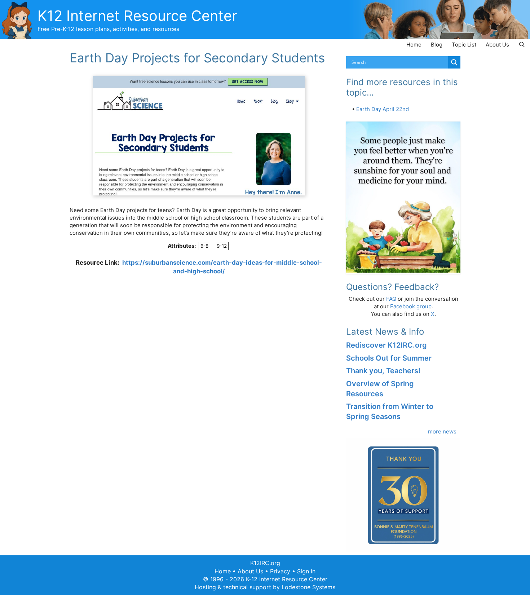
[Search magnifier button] (454, 62)
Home (413, 44)
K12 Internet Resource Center (137, 16)
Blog (436, 44)
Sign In (306, 571)
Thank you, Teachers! (383, 370)
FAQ (391, 298)
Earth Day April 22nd (382, 109)
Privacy (280, 571)
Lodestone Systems (308, 587)
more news (442, 431)
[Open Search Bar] (522, 44)
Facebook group (411, 306)
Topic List (464, 44)
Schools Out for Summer (389, 358)
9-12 (222, 246)
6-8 (204, 246)
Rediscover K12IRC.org (386, 345)
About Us (497, 44)
